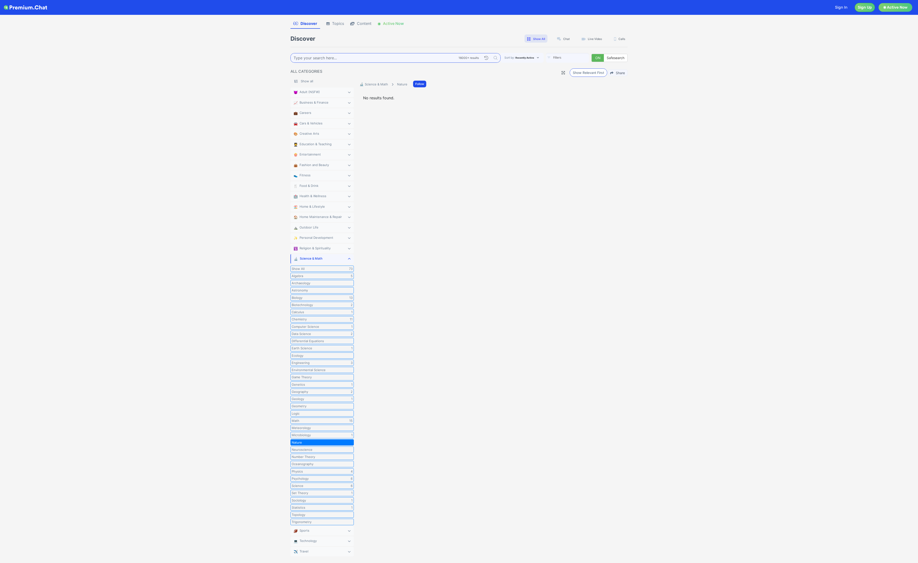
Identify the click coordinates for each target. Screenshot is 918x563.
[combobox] (567, 58)
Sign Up (865, 7)
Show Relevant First (588, 73)
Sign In (841, 7)
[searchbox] (574, 57)
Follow (419, 84)
